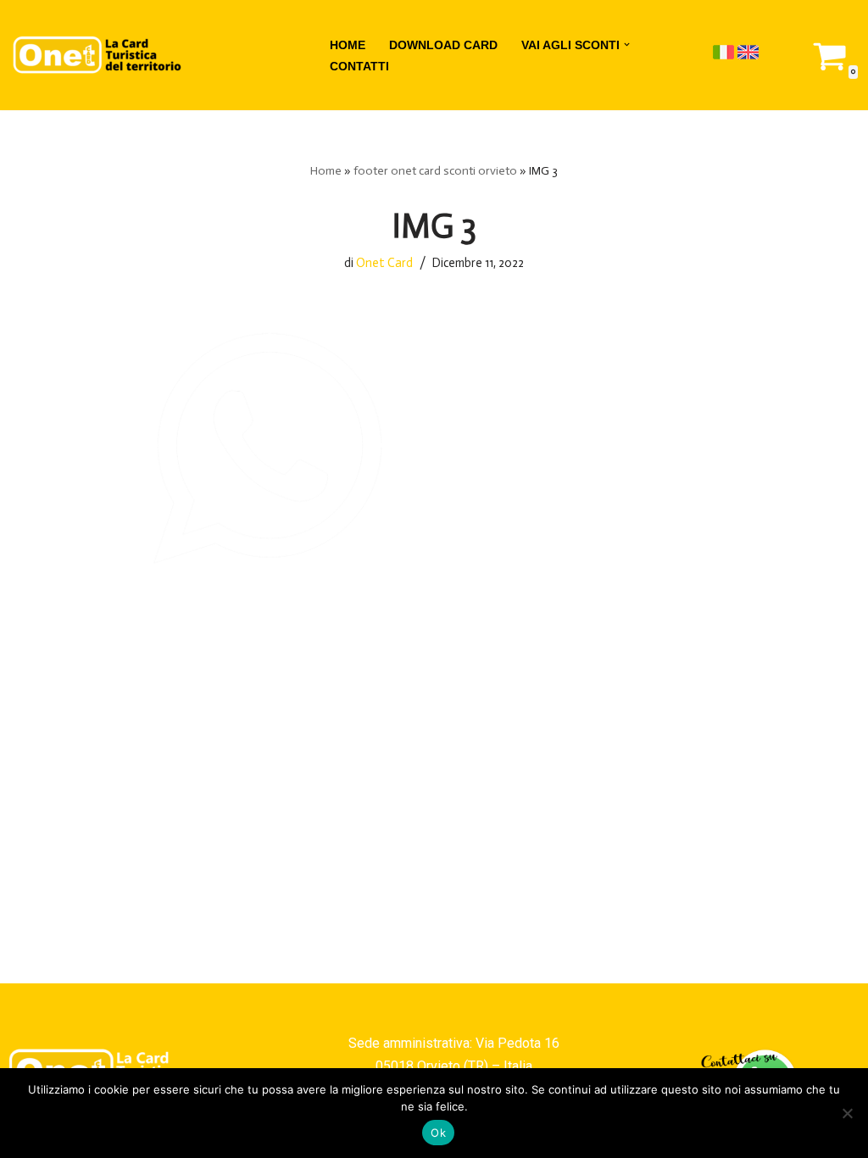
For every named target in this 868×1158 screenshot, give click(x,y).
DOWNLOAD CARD (443, 45)
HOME (347, 45)
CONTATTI (359, 66)
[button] (627, 44)
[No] (846, 1113)
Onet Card (384, 262)
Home (326, 171)
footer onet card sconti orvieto (435, 171)
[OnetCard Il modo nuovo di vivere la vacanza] (97, 55)
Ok (438, 1132)
